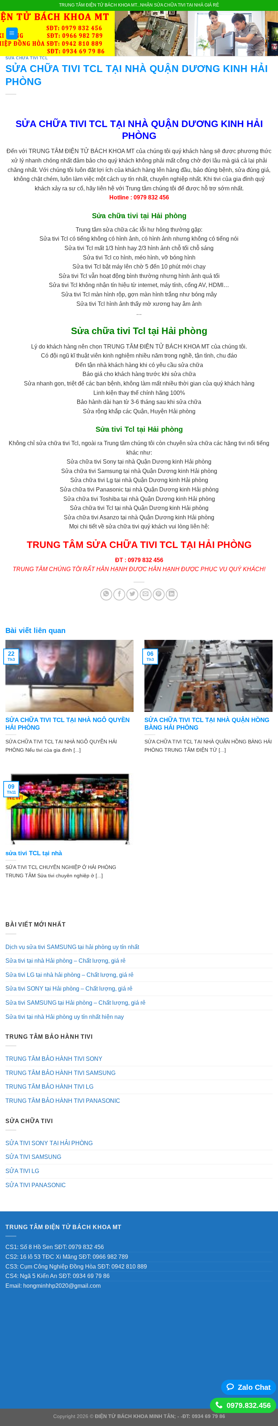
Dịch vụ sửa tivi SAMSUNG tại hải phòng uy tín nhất (72, 947)
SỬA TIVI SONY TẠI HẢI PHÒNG (49, 1143)
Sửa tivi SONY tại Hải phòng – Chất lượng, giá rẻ (68, 989)
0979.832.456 (249, 1405)
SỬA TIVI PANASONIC (35, 1185)
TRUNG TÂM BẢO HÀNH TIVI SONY (53, 1059)
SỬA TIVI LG (22, 1171)
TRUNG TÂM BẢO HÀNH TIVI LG (49, 1087)
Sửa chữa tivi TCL (26, 58)
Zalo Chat (254, 1387)
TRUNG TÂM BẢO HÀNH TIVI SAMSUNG (60, 1073)
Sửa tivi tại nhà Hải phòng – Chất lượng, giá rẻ (65, 961)
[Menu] (12, 33)
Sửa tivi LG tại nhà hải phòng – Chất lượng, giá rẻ (69, 975)
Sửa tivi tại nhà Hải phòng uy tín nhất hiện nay (64, 1017)
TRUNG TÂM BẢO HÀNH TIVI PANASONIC (62, 1101)
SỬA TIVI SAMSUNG (33, 1157)
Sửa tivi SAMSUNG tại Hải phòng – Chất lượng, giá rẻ (75, 1003)
